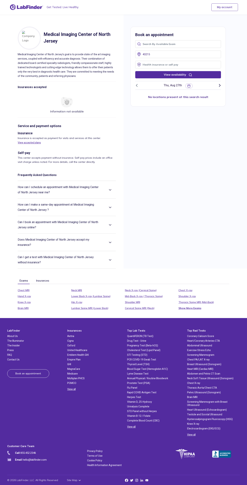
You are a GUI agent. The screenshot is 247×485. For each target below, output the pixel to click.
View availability (175, 74)
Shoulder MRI (132, 302)
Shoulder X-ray (187, 296)
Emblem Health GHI (78, 355)
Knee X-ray (24, 302)
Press (10, 350)
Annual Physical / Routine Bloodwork (147, 378)
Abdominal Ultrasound (199, 345)
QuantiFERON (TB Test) (140, 336)
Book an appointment (28, 373)
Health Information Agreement (104, 465)
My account (224, 7)
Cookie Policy (94, 460)
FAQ (9, 355)
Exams (24, 281)
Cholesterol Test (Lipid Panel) (143, 350)
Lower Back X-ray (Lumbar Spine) (90, 296)
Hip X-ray (76, 302)
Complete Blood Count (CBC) (143, 421)
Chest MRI (23, 290)
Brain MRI (23, 308)
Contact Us (13, 360)
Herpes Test (134, 397)
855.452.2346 (25, 453)
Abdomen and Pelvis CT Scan (203, 374)
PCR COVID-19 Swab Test (141, 360)
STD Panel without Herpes (142, 411)
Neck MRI (76, 290)
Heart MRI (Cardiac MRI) (200, 369)
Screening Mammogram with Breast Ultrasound (207, 403)
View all (71, 389)
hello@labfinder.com (31, 460)
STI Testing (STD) (137, 355)
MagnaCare (73, 369)
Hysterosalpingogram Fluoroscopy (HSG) (210, 419)
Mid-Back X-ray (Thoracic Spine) (144, 296)
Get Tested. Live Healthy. (63, 7)
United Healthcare (77, 350)
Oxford (71, 345)
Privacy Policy (95, 451)
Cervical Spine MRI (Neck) (139, 308)
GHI (69, 364)
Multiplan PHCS (76, 378)
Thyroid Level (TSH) (138, 364)
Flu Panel (132, 388)
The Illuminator (15, 341)
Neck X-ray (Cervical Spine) (141, 290)
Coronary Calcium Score (200, 336)
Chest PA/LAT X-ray (198, 360)
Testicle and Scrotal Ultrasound (204, 414)
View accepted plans (29, 143)
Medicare (72, 374)
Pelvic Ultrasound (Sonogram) (204, 392)
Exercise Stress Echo (199, 350)
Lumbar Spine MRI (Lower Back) (89, 308)
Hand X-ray (24, 296)
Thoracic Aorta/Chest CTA (202, 388)
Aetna (70, 336)
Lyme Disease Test (137, 374)
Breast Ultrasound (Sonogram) (204, 364)
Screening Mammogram (200, 355)
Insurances (42, 281)
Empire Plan (74, 360)
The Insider (13, 345)
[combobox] (178, 43)
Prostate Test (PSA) (138, 383)
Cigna (70, 341)
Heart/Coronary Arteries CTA (203, 341)
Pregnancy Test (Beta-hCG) (142, 345)
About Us (12, 336)
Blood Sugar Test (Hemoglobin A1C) (147, 369)
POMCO (71, 383)
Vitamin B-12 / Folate (138, 416)
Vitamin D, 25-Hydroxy (139, 402)
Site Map (72, 480)
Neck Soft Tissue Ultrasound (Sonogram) (210, 378)
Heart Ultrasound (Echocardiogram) (207, 410)
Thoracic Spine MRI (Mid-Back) (196, 302)
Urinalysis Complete (138, 406)
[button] (173, 85)
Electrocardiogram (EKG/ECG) (203, 428)
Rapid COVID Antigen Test (141, 392)
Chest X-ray (185, 290)
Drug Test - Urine (136, 341)
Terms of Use (95, 456)
